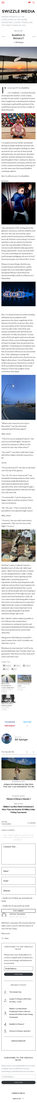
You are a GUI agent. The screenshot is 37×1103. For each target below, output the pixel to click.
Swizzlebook (18, 1041)
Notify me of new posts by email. (16, 906)
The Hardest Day (15, 992)
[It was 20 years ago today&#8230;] (24, 679)
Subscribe (18, 974)
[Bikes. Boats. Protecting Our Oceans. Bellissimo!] (8, 679)
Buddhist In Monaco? (16, 1024)
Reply (7, 938)
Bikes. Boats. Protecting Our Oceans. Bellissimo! (7, 685)
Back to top (17, 1098)
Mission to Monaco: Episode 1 (19, 797)
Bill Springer (19, 42)
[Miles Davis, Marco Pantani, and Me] (8, 698)
